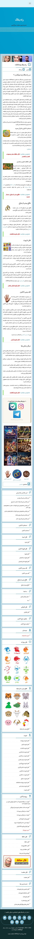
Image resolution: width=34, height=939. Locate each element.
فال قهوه (27, 553)
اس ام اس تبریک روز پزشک (22, 515)
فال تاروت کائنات (24, 748)
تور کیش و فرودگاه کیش (23, 826)
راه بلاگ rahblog (21, 65)
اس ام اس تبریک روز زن (23, 498)
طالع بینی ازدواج (25, 585)
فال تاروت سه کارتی (24, 755)
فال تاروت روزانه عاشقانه (22, 782)
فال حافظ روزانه (25, 845)
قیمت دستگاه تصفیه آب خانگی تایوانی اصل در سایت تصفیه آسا (18, 802)
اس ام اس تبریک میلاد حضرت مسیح (20, 501)
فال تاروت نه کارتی (24, 771)
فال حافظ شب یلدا (24, 849)
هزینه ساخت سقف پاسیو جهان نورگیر (19, 807)
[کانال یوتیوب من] (17, 922)
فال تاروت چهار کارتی (23, 759)
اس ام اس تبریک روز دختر (22, 518)
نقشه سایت (11, 933)
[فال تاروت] (24, 432)
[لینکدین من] (12, 922)
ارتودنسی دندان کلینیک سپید (21, 822)
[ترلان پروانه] (17, 59)
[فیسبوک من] (19, 918)
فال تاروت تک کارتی (24, 752)
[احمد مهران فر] (27, 59)
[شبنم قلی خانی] (7, 59)
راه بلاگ (19, 19)
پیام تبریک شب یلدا (24, 853)
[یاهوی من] (29, 918)
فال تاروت (21, 280)
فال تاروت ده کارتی (24, 774)
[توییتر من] (5, 918)
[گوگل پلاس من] (22, 922)
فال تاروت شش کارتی (23, 767)
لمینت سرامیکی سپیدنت (23, 811)
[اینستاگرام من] (14, 918)
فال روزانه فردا (25, 900)
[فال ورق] (10, 459)
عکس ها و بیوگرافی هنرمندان (21, 904)
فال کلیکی (26, 612)
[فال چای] (24, 459)
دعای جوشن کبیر (24, 596)
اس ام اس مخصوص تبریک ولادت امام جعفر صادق (16, 511)
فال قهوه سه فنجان (24, 557)
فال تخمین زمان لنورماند (23, 889)
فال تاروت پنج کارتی (24, 763)
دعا (28, 600)
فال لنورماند (26, 896)
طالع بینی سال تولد (24, 729)
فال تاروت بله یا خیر (24, 786)
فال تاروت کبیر (25, 744)
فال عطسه (26, 877)
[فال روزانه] (10, 432)
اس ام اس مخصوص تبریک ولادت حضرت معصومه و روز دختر (17, 506)
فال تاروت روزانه (24, 740)
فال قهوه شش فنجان (24, 561)
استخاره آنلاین (25, 530)
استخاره (29, 149)
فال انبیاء (27, 542)
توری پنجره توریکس (24, 818)
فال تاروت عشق (25, 778)
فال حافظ (12, 184)
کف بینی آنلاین (25, 334)
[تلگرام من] (24, 918)
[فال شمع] (10, 446)
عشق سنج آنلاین (25, 623)
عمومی (21, 484)
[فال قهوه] (24, 446)
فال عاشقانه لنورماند (24, 892)
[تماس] (10, 918)
